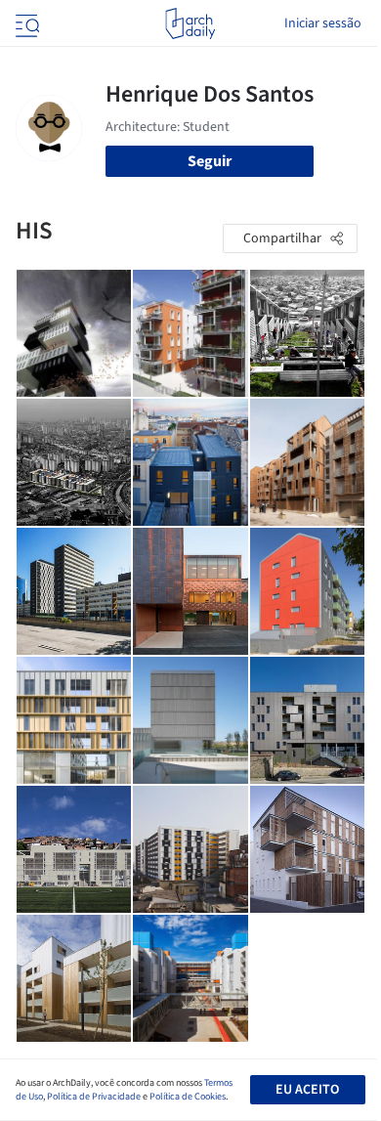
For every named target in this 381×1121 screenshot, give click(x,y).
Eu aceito (307, 1089)
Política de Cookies (187, 1096)
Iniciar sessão (322, 23)
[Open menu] (25, 23)
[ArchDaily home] (190, 23)
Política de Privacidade (94, 1096)
